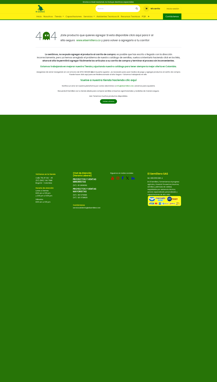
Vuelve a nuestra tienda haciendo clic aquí (108, 80)
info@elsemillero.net (125, 86)
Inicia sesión (173, 8)
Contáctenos (172, 16)
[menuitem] (39, 16)
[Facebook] (122, 178)
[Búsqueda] (136, 8)
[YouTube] (113, 178)
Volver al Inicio (108, 101)
